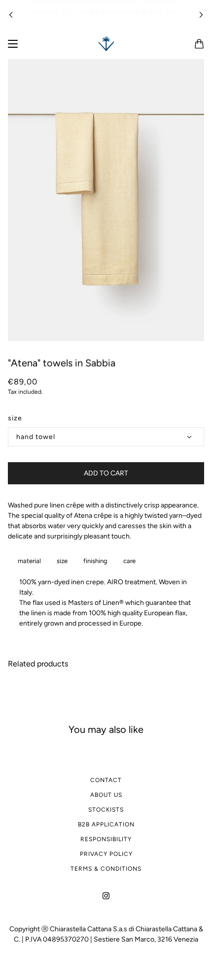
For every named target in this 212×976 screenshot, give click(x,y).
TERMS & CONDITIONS (106, 868)
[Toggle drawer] (13, 44)
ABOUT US (106, 794)
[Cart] (199, 44)
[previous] (11, 14)
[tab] (27, 561)
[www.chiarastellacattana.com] (106, 43)
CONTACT (106, 780)
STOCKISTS (106, 809)
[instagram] (106, 895)
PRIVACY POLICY (106, 853)
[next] (201, 14)
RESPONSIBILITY (106, 839)
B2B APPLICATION (106, 824)
